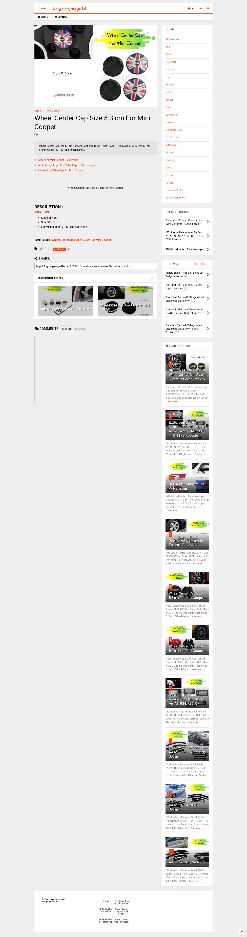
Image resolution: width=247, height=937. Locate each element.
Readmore (172, 401)
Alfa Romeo (172, 39)
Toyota (169, 182)
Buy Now (62, 17)
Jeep (168, 107)
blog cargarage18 (69, 8)
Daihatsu (170, 69)
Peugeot (170, 160)
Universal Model (174, 190)
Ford (168, 77)
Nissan (169, 152)
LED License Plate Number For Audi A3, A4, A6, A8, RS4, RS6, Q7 (187, 699)
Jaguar (169, 99)
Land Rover (172, 114)
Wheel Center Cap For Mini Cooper (121, 911)
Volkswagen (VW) (175, 197)
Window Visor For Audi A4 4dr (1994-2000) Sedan (186, 805)
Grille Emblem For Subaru (106, 910)
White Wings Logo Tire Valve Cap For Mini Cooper (67, 165)
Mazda (169, 122)
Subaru (169, 167)
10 (171, 851)
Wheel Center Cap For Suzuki (121, 920)
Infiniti (169, 92)
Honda (169, 84)
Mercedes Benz (174, 129)
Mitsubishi (171, 145)
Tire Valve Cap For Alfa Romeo (121, 902)
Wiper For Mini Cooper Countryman (58, 160)
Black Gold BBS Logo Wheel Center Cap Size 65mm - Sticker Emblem (187, 374)
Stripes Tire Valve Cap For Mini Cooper (60, 170)
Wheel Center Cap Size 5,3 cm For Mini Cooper (81, 240)
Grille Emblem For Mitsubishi (106, 920)
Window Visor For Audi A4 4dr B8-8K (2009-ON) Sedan (187, 752)
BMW (168, 54)
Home (44, 17)
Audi (168, 47)
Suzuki (169, 175)
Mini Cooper (53, 111)
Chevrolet (171, 62)
